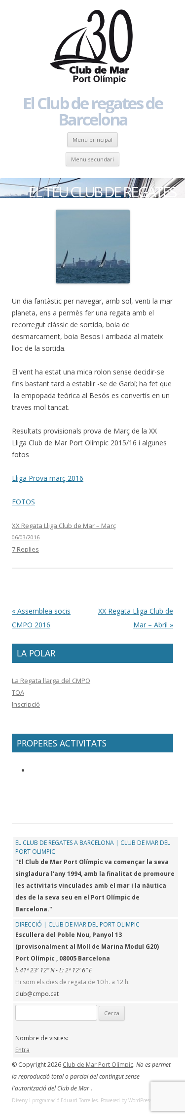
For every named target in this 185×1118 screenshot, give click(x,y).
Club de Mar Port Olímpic (98, 1064)
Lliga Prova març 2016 (47, 478)
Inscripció (26, 704)
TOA (18, 692)
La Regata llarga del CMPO (51, 680)
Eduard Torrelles (79, 1100)
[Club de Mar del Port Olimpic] (92, 47)
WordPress (139, 1100)
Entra (22, 1050)
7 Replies (25, 549)
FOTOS (23, 501)
